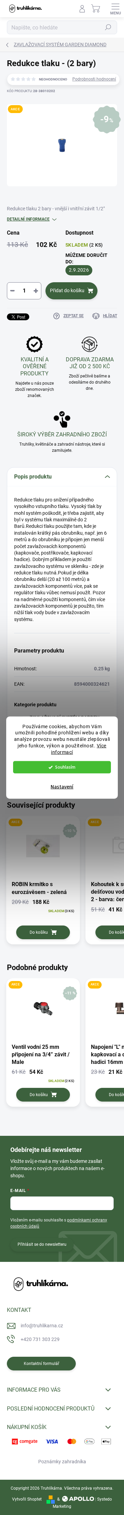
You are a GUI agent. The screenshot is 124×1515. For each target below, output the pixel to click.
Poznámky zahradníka (62, 1461)
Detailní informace (28, 219)
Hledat (108, 27)
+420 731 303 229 (40, 1339)
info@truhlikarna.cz (42, 1325)
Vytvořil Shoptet (27, 1499)
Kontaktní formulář (41, 1363)
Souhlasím (65, 767)
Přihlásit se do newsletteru (42, 1244)
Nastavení (62, 787)
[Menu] (115, 8)
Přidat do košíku (67, 290)
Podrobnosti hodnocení (94, 79)
